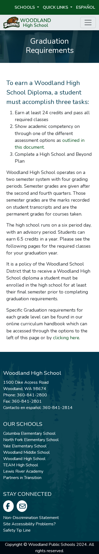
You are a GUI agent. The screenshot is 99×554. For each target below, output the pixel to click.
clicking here (66, 338)
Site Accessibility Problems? (29, 524)
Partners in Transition (22, 478)
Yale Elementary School (24, 446)
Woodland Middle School (26, 452)
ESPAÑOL (85, 7)
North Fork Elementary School (31, 440)
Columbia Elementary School (29, 433)
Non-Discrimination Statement (31, 518)
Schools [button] (25, 7)
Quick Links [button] (56, 7)
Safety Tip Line (17, 530)
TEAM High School (20, 465)
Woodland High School (24, 459)
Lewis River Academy (23, 471)
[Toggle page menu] (88, 22)
